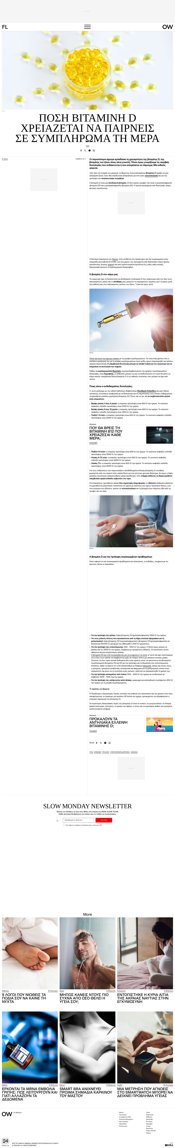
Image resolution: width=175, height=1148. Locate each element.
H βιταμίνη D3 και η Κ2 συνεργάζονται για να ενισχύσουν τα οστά (119, 655)
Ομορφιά (93, 731)
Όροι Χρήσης (123, 1121)
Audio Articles (151, 1131)
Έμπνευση (149, 1128)
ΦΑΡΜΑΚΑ (134, 752)
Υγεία (87, 146)
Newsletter (123, 1124)
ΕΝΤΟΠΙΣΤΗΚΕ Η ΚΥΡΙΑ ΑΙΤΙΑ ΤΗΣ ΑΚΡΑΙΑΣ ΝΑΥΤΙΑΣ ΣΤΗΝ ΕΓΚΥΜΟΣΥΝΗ (143, 998)
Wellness (149, 1117)
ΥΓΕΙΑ (91, 752)
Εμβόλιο (4, 1085)
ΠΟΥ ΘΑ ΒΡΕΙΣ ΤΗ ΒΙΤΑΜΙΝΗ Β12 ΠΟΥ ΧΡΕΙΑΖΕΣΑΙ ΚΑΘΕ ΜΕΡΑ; (105, 433)
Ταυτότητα (122, 1115)
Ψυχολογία (149, 1115)
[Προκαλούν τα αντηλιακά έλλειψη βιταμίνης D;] (159, 725)
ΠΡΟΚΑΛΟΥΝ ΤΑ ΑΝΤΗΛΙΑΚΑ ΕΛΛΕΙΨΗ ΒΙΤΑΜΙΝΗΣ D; (108, 722)
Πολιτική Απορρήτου (126, 1119)
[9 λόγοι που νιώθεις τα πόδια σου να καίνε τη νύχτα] (30, 953)
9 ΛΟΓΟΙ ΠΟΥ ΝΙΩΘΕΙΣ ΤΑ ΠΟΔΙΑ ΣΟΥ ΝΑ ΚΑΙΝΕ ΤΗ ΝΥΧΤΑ (24, 998)
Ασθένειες (5, 991)
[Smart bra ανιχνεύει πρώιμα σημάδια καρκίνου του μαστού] (87, 1047)
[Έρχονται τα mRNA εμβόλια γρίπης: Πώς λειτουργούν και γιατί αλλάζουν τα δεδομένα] (30, 1047)
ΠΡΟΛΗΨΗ (105, 752)
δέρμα (115, 259)
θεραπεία (117, 371)
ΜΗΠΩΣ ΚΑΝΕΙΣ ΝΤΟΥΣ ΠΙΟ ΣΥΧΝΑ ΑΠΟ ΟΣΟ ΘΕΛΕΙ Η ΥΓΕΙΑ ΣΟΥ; (84, 998)
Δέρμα (62, 991)
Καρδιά (119, 1085)
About (121, 1112)
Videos (148, 1133)
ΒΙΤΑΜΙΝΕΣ (97, 752)
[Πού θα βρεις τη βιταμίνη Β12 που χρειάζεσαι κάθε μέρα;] (159, 435)
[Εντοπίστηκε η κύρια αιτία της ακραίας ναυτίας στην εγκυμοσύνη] (145, 953)
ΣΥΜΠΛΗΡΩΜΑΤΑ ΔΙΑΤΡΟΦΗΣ (120, 752)
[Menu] (87, 27)
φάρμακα (147, 666)
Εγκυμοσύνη (121, 991)
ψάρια (110, 265)
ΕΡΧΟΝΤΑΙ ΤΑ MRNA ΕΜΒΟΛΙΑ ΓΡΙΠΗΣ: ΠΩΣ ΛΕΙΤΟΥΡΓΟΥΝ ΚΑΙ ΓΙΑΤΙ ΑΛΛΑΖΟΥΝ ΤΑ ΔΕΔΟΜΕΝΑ (29, 1094)
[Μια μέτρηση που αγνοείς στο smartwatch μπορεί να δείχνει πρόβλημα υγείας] (145, 1047)
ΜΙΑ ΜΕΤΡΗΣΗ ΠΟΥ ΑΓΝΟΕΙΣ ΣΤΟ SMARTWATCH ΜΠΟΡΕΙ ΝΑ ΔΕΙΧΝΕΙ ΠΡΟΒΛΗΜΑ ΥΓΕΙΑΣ (145, 1092)
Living (148, 1126)
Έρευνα (62, 1085)
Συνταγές (149, 1121)
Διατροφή (93, 443)
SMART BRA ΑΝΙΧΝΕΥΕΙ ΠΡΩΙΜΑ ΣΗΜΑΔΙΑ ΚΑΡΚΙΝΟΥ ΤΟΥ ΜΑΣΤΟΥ (86, 1092)
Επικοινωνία (123, 1126)
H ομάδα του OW (125, 1117)
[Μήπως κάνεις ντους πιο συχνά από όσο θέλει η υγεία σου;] (87, 953)
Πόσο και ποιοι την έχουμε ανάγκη (104, 359)
